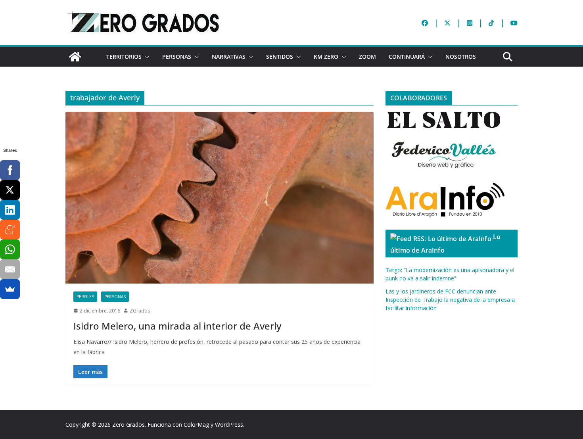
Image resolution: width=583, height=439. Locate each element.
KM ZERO (326, 56)
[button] (146, 56)
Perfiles (85, 296)
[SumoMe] (10, 289)
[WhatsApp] (10, 249)
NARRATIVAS (228, 56)
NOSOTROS (460, 56)
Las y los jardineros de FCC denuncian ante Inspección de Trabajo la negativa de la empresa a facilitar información (450, 300)
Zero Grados (128, 424)
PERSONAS (176, 56)
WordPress (229, 424)
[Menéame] (10, 230)
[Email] (10, 269)
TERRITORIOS (124, 56)
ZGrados (140, 310)
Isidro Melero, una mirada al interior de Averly (177, 325)
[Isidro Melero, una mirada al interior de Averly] (219, 197)
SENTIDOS (279, 56)
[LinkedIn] (10, 210)
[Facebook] (10, 170)
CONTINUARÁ (407, 56)
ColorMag (196, 424)
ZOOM (367, 56)
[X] (10, 190)
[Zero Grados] (75, 56)
